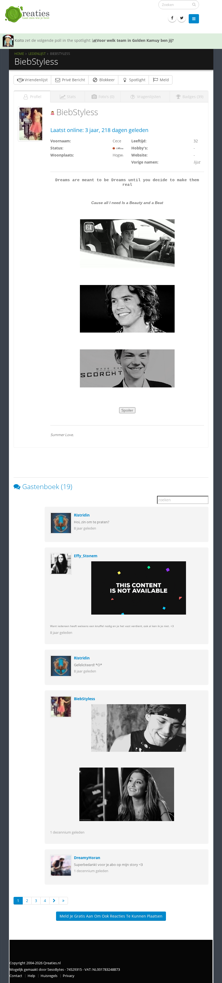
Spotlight (136, 79)
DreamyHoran (87, 857)
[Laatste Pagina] (63, 900)
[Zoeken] (194, 4)
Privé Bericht (73, 79)
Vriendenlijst (36, 79)
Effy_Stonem (85, 555)
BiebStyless (84, 698)
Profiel (35, 96)
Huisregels (49, 975)
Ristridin (82, 515)
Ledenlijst (37, 53)
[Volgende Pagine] (54, 900)
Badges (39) (192, 96)
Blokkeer (106, 79)
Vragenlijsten (148, 96)
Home (19, 53)
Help (31, 975)
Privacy (68, 975)
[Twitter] (182, 18)
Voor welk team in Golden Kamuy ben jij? (135, 40)
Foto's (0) (105, 96)
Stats (71, 96)
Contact (15, 975)
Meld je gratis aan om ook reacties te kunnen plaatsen (111, 916)
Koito (19, 40)
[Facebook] (172, 18)
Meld (164, 79)
